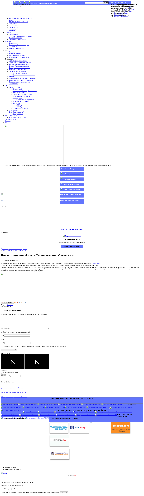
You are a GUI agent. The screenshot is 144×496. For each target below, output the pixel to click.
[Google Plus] (17, 302)
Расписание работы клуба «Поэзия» (25, 91)
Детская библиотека (31, 412)
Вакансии (12, 31)
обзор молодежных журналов (22, 36)
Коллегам (8, 41)
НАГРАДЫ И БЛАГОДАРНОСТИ (20, 18)
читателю (8, 32)
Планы (11, 20)
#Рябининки (96, 263)
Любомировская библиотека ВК (70, 404)
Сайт (2, 343)
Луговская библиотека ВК (29, 404)
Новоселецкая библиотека (66, 415)
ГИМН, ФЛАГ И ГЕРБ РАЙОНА (20, 62)
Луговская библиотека (46, 412)
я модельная (14, 392)
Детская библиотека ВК (10, 404)
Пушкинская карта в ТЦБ (17, 117)
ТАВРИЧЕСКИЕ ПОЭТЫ (21, 96)
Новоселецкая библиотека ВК (76, 407)
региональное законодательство (19, 57)
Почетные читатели (15, 38)
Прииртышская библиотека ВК (98, 407)
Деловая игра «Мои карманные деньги (14, 249)
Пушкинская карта (11, 115)
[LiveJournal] (19, 302)
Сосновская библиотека (124, 412)
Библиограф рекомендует (17, 39)
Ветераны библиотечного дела (19, 45)
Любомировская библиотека (106, 412)
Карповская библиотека (48, 415)
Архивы (3, 376)
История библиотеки (121, 16)
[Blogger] (15, 302)
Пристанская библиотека (10, 415)
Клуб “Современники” (16, 112)
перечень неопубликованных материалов (22, 78)
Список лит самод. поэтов (25, 99)
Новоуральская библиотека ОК (84, 412)
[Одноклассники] (21, 302)
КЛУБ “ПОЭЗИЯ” (15, 87)
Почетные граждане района (18, 69)
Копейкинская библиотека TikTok (37, 418)
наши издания (17, 98)
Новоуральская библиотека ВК (34, 407)
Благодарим (13, 23)
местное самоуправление (17, 55)
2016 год (19, 105)
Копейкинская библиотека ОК (106, 415)
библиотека (23, 392)
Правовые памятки (15, 54)
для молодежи (13, 34)
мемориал (12, 76)
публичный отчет (14, 27)
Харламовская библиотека (29, 415)
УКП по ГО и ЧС (10, 119)
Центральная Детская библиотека (12, 388)
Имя (2, 335)
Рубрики (4, 372)
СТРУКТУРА (13, 25)
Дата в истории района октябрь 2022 (14, 250)
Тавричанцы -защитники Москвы (24, 75)
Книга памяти (13, 84)
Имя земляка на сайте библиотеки (20, 64)
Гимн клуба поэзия (19, 92)
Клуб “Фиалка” (14, 110)
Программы (13, 43)
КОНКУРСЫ (13, 46)
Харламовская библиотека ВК (12, 407)
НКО (6, 122)
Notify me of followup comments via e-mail (16, 332)
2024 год (19, 107)
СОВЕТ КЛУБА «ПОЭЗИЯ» (22, 94)
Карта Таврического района (18, 61)
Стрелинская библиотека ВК (12, 410)
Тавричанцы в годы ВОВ (17, 71)
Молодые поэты (18, 114)
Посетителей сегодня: (12, 469)
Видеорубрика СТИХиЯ (21, 101)
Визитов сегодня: (11, 467)
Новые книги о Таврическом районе (21, 80)
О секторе (12, 52)
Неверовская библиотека (64, 412)
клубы (7, 85)
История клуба (17, 89)
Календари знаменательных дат (19, 82)
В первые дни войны (20, 73)
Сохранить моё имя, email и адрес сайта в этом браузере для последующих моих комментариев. (35, 346)
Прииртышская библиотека (86, 415)
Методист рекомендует (16, 48)
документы (12, 29)
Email (2, 339)
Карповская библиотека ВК (55, 407)
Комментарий (6, 328)
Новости (7, 121)
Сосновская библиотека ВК (92, 404)
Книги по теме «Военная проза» (72, 229)
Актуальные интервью (20, 108)
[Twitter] (23, 302)
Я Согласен (63, 492)
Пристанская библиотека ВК (112, 404)
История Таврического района (19, 66)
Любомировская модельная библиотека (14, 397)
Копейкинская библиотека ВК (122, 407)
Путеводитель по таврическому (19, 68)
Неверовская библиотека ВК (48, 404)
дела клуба (16, 103)
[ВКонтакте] (25, 302)
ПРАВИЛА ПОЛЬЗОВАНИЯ (18, 22)
